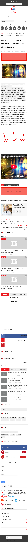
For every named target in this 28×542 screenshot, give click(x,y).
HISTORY (16, 33)
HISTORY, (23, 51)
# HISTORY (16, 185)
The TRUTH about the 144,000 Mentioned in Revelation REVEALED (13, 287)
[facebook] (11, 1)
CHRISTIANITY (9, 33)
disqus (14, 294)
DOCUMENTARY (5, 420)
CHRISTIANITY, (17, 51)
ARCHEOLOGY (13, 417)
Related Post (9, 232)
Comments (23, 369)
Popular (14, 369)
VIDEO (24, 420)
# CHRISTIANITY (8, 185)
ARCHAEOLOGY (4, 417)
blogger (5, 294)
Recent (5, 369)
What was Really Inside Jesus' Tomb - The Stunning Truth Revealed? (12, 269)
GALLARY (12, 420)
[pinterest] (14, 1)
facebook (22, 294)
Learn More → (12, 496)
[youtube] (16, 1)
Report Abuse (4, 365)
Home (2, 33)
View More (3, 236)
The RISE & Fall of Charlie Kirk (15, 398)
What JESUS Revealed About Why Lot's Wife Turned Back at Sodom (12, 251)
